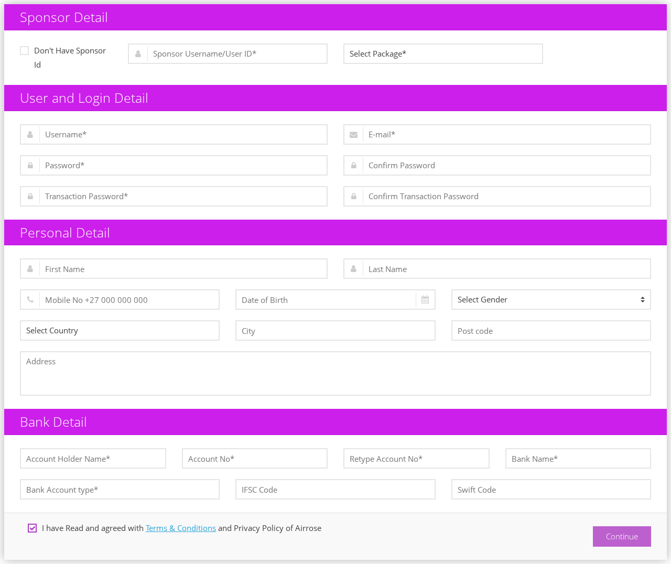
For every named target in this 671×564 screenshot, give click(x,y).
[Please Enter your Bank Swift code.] (551, 489)
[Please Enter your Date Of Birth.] (335, 299)
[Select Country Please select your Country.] (120, 330)
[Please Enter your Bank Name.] (578, 458)
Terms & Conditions (181, 528)
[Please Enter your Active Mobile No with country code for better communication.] (120, 299)
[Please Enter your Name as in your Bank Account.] (93, 458)
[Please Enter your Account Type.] (120, 489)
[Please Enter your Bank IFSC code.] (335, 489)
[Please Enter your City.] (335, 330)
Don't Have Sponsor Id (70, 57)
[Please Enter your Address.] (335, 373)
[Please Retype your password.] (497, 165)
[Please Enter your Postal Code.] (551, 330)
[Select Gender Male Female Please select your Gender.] (551, 299)
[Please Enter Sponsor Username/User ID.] (228, 54)
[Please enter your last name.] (497, 268)
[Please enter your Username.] (174, 134)
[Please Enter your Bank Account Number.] (255, 458)
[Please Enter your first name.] (174, 268)
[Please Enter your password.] (174, 165)
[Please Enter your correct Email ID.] (497, 134)
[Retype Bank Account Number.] (416, 458)
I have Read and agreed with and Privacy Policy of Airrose (181, 528)
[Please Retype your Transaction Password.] (497, 196)
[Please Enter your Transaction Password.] (174, 196)
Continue (622, 536)
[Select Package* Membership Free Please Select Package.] (443, 54)
